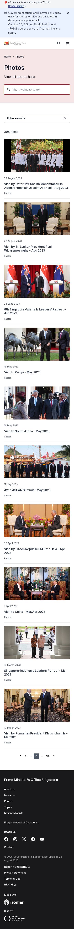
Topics (8, 807)
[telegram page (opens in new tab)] (33, 839)
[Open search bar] (59, 43)
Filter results (16, 118)
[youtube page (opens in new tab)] (42, 839)
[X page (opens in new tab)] (24, 839)
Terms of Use (12, 878)
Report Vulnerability (15, 867)
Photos (8, 801)
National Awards (13, 813)
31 (47, 756)
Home (7, 56)
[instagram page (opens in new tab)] (15, 839)
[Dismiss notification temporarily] (68, 13)
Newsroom (10, 795)
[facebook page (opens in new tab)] (6, 839)
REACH (10, 885)
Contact (9, 847)
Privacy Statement (15, 872)
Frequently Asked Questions (21, 822)
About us (9, 789)
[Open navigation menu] (68, 43)
